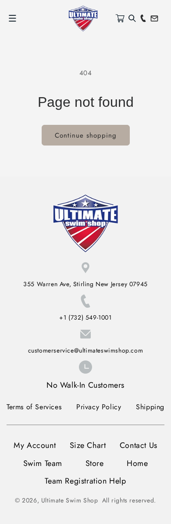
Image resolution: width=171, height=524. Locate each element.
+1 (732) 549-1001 (85, 317)
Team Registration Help (85, 481)
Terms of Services (34, 407)
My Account (35, 445)
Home (137, 463)
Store (95, 463)
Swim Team (42, 463)
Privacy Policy (98, 407)
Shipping (150, 407)
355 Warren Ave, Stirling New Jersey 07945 (85, 284)
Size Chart (88, 445)
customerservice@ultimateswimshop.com (85, 350)
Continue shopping (86, 135)
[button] (12, 18)
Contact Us (138, 445)
